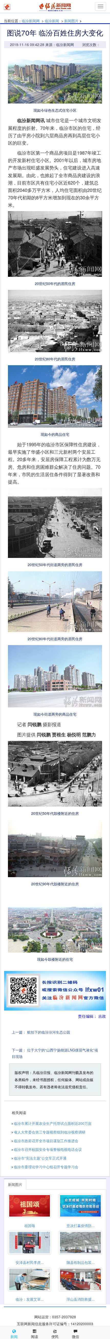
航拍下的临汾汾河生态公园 (48, 1032)
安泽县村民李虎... (30, 1262)
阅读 (34, 1336)
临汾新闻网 (31, 20)
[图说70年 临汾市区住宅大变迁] (55, 77)
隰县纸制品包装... (81, 1262)
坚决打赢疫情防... (81, 1225)
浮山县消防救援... (81, 1299)
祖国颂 (29, 1225)
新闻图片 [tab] (15, 1184)
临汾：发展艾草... (30, 1299)
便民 (55, 1336)
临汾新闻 (52, 20)
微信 (75, 1336)
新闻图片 (71, 20)
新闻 (14, 1336)
